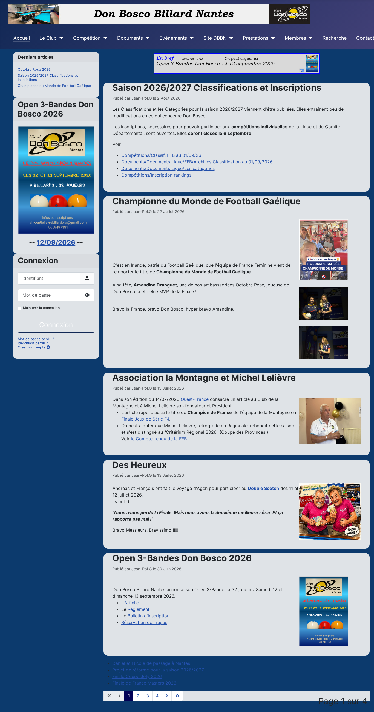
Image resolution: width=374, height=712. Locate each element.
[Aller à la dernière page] (177, 696)
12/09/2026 (56, 242)
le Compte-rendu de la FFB (159, 438)
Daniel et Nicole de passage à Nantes (151, 663)
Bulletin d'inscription (147, 616)
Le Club (48, 38)
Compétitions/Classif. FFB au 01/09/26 (161, 155)
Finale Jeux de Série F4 (145, 419)
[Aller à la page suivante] (167, 696)
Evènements (173, 38)
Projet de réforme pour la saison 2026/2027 (158, 670)
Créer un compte (32, 347)
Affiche (131, 602)
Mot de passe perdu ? (36, 339)
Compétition (87, 38)
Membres (295, 38)
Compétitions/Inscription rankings (156, 175)
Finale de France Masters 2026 (144, 683)
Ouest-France (195, 399)
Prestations (255, 38)
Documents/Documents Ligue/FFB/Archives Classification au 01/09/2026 (197, 161)
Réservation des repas (144, 622)
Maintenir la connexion (41, 308)
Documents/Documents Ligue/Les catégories (168, 168)
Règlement (137, 609)
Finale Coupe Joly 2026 (137, 676)
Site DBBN (214, 38)
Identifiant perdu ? (33, 343)
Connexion (56, 324)
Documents (130, 38)
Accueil (21, 38)
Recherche (335, 38)
